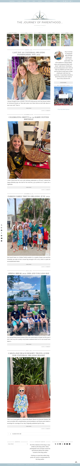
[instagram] (57, 444)
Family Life (20, 1)
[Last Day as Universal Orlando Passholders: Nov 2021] (28, 99)
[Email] (70, 1)
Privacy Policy (29, 464)
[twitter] (55, 444)
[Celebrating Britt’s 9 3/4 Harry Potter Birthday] (28, 178)
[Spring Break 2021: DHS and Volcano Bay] (28, 335)
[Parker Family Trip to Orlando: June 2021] (28, 255)
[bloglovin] (62, 444)
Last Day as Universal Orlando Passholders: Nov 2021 (29, 53)
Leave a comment (45, 110)
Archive (40, 1)
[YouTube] (65, 1)
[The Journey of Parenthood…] (40, 17)
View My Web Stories (63, 109)
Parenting (12, 1)
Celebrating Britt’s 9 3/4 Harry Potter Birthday (29, 118)
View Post (28, 108)
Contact (55, 1)
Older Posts (16, 433)
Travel (28, 1)
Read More (63, 82)
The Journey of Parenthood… (17, 464)
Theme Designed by (67, 464)
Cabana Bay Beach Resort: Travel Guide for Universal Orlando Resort (28, 354)
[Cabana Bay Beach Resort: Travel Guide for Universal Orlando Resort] (28, 417)
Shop (34, 1)
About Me (47, 1)
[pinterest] (64, 444)
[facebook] (60, 444)
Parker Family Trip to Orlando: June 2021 (29, 196)
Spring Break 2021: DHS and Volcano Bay (28, 273)
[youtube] (67, 444)
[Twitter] (60, 1)
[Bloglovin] (68, 1)
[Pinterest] (63, 1)
